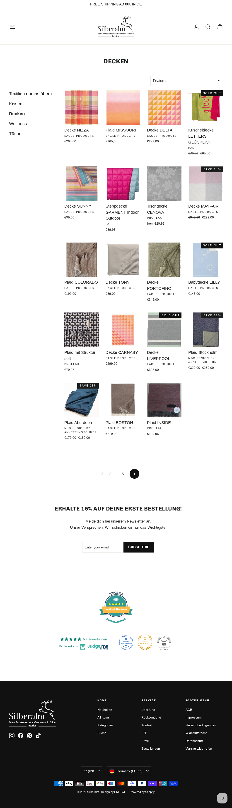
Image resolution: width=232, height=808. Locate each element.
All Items (103, 717)
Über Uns (148, 709)
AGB (189, 709)
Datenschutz (194, 741)
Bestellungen (150, 748)
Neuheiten (104, 709)
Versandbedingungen (201, 725)
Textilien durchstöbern (30, 93)
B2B (144, 733)
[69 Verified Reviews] (116, 625)
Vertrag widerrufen (199, 748)
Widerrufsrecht (196, 733)
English (89, 771)
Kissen (15, 103)
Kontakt (146, 725)
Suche (101, 733)
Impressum (194, 717)
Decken (17, 113)
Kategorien (105, 725)
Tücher (16, 133)
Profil (145, 741)
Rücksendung (151, 717)
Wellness (18, 123)
